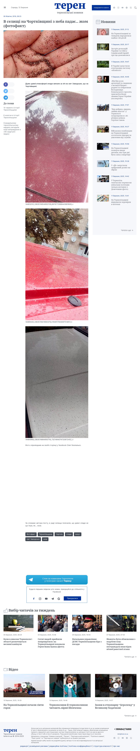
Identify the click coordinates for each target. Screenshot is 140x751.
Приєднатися (72, 598)
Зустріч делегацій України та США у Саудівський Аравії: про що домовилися (120, 52)
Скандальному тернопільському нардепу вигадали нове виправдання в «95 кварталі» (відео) (12, 128)
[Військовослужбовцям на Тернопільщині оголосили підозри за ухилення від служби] (103, 132)
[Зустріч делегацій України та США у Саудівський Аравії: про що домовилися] (103, 50)
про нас (116, 746)
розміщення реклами (39, 746)
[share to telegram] (9, 97)
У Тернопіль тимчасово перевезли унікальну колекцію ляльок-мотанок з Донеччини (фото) (121, 184)
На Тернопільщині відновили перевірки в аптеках (121, 202)
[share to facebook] (9, 84)
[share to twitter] (9, 91)
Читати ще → (127, 230)
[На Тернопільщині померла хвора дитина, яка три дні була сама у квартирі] (103, 149)
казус (77, 534)
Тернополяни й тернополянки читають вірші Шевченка (68, 706)
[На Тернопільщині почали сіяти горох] (24, 685)
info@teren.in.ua (122, 734)
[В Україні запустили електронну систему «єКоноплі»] (103, 66)
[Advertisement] (12, 169)
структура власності (103, 746)
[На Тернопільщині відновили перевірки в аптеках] (103, 200)
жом (45, 539)
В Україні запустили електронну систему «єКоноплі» (120, 68)
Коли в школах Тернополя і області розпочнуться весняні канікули (18, 641)
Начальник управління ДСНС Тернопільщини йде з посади (87, 641)
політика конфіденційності (80, 746)
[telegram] (127, 8)
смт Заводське (33, 539)
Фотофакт (31, 534)
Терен (70, 5)
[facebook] (114, 8)
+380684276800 (122, 729)
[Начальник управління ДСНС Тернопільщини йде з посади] (87, 623)
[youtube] (122, 8)
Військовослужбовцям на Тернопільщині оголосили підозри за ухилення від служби (121, 134)
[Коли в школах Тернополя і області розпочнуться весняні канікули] (18, 623)
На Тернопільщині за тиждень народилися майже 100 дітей (121, 35)
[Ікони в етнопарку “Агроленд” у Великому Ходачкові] (115, 685)
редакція (24, 746)
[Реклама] (57, 579)
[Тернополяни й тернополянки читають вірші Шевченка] (70, 685)
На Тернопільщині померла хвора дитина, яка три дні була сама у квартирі (120, 151)
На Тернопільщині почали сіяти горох (24, 706)
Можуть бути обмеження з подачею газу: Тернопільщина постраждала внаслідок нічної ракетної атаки (121, 644)
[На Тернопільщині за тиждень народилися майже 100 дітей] (103, 33)
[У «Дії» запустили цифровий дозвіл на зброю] (103, 165)
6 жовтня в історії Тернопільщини (11, 116)
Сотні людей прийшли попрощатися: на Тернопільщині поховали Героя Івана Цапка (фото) (51, 643)
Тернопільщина (45, 534)
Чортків (59, 534)
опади (69, 534)
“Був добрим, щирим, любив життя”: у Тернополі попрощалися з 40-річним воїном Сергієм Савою (121, 114)
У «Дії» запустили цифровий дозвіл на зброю (120, 167)
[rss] (131, 8)
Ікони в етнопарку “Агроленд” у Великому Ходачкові (115, 706)
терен (10, 730)
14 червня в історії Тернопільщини (12, 109)
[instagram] (118, 8)
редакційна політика (58, 746)
